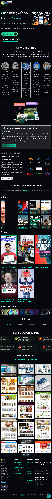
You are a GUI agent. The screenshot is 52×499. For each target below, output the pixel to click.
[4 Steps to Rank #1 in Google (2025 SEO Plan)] (46, 207)
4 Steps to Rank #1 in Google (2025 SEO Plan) (45, 212)
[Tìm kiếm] (50, 2)
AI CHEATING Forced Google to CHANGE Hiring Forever (25, 266)
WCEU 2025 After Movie (23, 227)
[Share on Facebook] (2, 486)
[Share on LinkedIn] (4, 490)
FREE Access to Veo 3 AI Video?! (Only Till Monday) (42, 266)
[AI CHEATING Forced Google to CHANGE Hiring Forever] (26, 249)
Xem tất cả (48, 197)
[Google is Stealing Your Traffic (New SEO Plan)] (23, 207)
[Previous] (2, 313)
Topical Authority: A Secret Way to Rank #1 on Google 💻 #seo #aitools (8, 266)
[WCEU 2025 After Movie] (23, 222)
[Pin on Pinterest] (2, 490)
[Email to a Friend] (7, 486)
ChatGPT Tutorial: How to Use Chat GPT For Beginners (34, 227)
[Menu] (48, 2)
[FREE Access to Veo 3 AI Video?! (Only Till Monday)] (43, 249)
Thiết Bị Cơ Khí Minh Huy (26, 496)
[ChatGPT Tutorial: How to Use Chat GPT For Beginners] (35, 222)
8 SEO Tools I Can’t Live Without (3, 227)
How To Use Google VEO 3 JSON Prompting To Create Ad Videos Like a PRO (46, 227)
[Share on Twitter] (4, 486)
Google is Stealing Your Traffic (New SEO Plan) (23, 212)
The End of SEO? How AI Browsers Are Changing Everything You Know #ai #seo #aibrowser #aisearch (26, 300)
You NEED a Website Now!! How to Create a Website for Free (34, 212)
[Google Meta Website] (6, 2)
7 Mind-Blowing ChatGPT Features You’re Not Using (7, 300)
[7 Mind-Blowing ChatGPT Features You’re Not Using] (9, 283)
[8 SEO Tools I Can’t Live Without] (3, 214)
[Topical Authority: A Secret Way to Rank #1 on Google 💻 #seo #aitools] (9, 249)
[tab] (8, 324)
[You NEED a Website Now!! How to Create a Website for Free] (35, 207)
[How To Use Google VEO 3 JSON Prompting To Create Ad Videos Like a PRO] (46, 222)
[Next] (49, 313)
